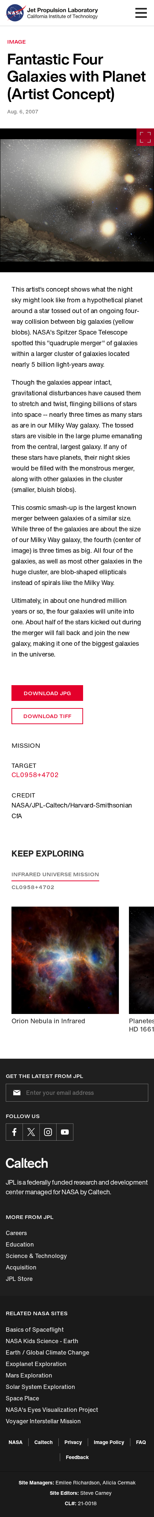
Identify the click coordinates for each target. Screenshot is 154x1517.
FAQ (141, 1442)
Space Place (22, 1398)
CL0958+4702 (35, 774)
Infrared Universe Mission (55, 874)
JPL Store (19, 1278)
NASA (16, 1442)
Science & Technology (36, 1256)
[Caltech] (27, 1163)
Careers (16, 1233)
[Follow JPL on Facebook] (14, 1132)
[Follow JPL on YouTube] (64, 1132)
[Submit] (15, 1093)
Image (16, 41)
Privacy (73, 1442)
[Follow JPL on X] (31, 1132)
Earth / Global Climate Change (47, 1352)
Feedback (77, 1457)
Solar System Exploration (40, 1386)
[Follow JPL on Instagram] (48, 1132)
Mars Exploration (29, 1375)
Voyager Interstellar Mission (43, 1421)
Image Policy (109, 1442)
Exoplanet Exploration (36, 1364)
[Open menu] (141, 12)
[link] (77, 200)
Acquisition (21, 1267)
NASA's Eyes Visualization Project (52, 1409)
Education (20, 1244)
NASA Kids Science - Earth (42, 1341)
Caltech (43, 1442)
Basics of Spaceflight (35, 1329)
